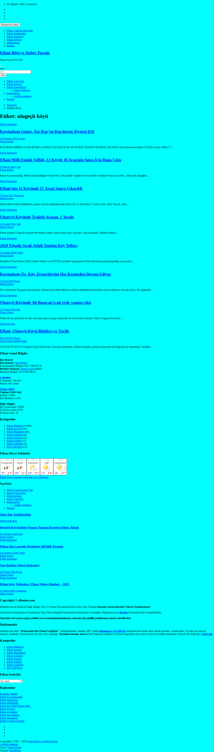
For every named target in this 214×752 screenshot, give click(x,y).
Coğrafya (5, 377)
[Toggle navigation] (1, 66)
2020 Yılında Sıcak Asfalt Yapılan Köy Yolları (39, 245)
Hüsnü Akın (27, 368)
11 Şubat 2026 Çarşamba (13, 590)
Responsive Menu (10, 25)
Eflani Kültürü (14, 440)
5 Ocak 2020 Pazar (10, 281)
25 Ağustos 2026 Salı (11, 534)
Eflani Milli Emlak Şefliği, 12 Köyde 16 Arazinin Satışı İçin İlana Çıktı (60, 160)
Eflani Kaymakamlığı (11, 697)
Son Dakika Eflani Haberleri (19, 565)
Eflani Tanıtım (14, 437)
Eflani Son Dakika (10, 715)
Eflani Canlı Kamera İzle (20, 30)
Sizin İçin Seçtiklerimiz (15, 514)
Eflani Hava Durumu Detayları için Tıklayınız (24, 477)
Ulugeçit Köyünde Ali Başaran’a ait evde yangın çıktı (45, 302)
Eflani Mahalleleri (16, 431)
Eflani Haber (7, 141)
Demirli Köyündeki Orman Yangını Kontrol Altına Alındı (39, 527)
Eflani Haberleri (15, 36)
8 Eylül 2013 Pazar (10, 338)
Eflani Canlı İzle (15, 81)
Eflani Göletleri (15, 434)
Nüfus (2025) (7, 389)
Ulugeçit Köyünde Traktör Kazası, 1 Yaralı (37, 217)
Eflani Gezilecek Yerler (12, 721)
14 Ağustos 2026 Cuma (12, 552)
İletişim (10, 45)
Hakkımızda (13, 42)
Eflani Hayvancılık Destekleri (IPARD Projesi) (31, 546)
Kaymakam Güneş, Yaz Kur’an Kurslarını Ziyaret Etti (47, 131)
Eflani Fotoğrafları (16, 33)
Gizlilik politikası (22, 96)
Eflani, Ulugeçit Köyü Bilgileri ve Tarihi (34, 331)
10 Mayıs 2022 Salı (10, 166)
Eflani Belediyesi (9, 700)
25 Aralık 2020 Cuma (11, 252)
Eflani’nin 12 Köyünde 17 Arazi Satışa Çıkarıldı (41, 188)
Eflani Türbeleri (15, 443)
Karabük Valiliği (8, 694)
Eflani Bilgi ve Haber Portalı (25, 53)
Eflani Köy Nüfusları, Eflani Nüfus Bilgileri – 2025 (34, 584)
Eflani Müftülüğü (9, 703)
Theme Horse (14, 747)
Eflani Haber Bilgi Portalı (13, 341)
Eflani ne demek (8, 712)
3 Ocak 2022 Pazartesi (12, 195)
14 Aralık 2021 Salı (10, 224)
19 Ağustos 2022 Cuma (12, 138)
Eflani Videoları (21, 90)
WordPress (15, 750)
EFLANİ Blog (14, 446)
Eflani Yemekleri (9, 718)
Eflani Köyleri (14, 39)
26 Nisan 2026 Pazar (11, 571)
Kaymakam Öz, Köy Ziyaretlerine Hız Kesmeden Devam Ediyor (55, 274)
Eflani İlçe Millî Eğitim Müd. (15, 706)
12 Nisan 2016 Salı (10, 309)
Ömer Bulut (21, 362)
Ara (2, 68)
